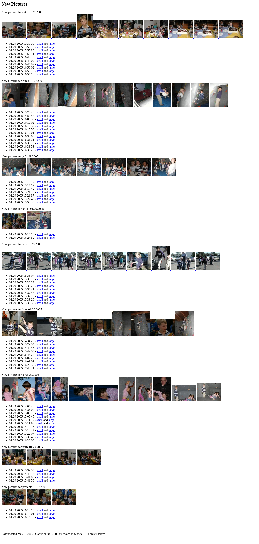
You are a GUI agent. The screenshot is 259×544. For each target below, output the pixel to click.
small (40, 43)
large (52, 43)
